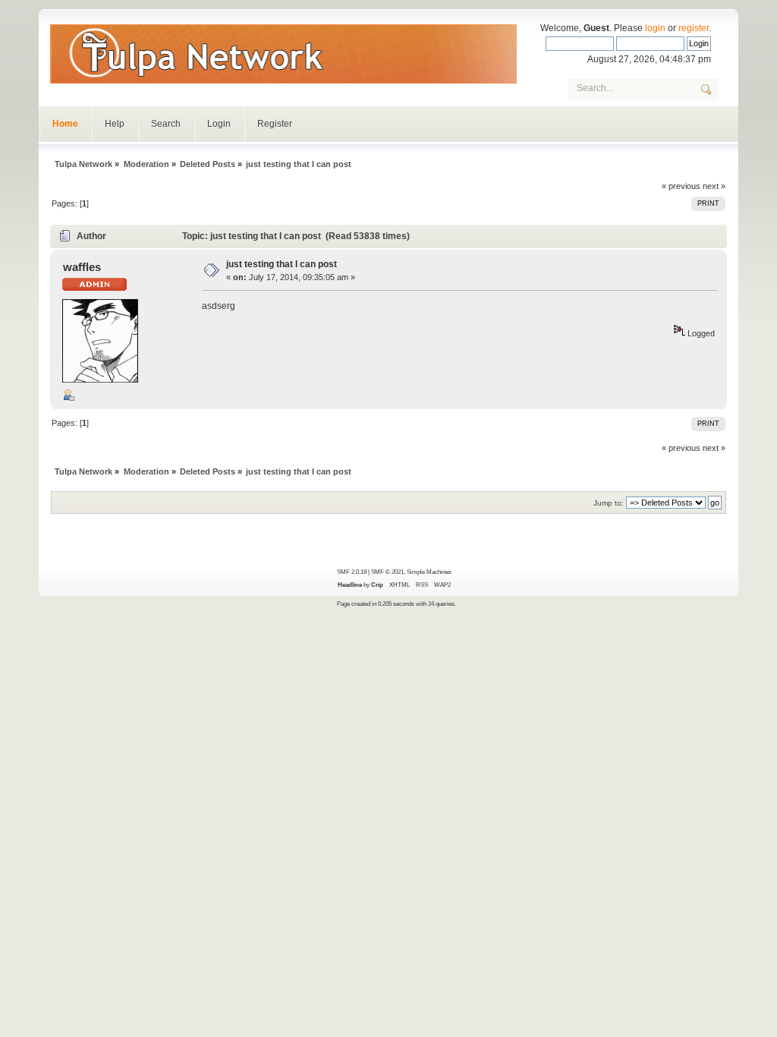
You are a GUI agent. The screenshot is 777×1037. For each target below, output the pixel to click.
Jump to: (608, 503)
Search (166, 123)
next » (714, 186)
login (655, 28)
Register (274, 123)
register (693, 28)
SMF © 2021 (387, 571)
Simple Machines (429, 571)
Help (114, 123)
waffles (82, 266)
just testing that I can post (281, 264)
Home (65, 123)
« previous (681, 186)
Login (219, 123)
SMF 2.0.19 (351, 571)
